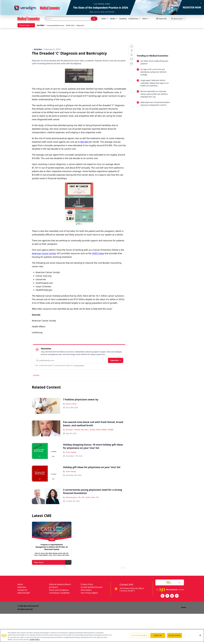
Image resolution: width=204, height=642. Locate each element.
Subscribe (114, 360)
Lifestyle (36, 375)
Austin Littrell (71, 404)
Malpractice (80, 25)
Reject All (158, 635)
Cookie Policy (35, 639)
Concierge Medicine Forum (55, 25)
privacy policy (79, 365)
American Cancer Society (44, 253)
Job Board (53, 587)
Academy (123, 18)
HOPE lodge (98, 253)
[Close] (200, 635)
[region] (102, 635)
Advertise (21, 587)
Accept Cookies (174, 635)
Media (112, 18)
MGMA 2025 (70, 25)
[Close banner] (201, 3)
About (20, 584)
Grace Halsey (71, 452)
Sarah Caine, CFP (92, 497)
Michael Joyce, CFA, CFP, (75, 497)
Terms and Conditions (59, 590)
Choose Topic (24, 25)
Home (183, 607)
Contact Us (22, 590)
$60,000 (84, 141)
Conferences (133, 18)
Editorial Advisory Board (60, 584)
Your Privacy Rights (89, 593)
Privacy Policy (87, 584)
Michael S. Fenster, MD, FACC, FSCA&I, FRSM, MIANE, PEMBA (89, 429)
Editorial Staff (23, 593)
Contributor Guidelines (59, 593)
